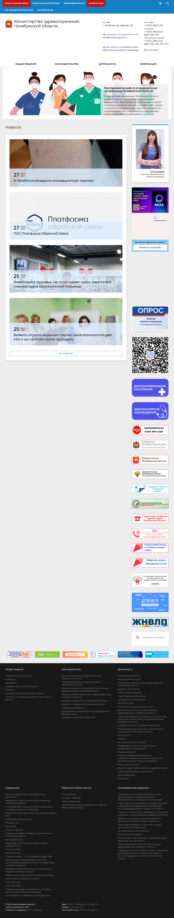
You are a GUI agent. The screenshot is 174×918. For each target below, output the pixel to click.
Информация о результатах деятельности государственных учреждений (137, 747)
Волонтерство (124, 735)
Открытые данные (14, 829)
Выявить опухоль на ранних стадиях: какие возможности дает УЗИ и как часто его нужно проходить (63, 337)
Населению (10, 826)
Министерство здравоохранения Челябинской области (46, 23)
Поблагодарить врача (74, 3)
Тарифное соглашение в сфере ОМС (79, 717)
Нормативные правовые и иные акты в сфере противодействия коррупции (139, 826)
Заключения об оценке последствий (22, 878)
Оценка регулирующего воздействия (135, 771)
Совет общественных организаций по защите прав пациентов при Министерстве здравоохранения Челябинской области (142, 719)
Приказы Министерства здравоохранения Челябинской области (81, 677)
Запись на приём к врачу (16, 3)
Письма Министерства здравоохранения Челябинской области (81, 683)
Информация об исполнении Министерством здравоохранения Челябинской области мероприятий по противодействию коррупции (140, 797)
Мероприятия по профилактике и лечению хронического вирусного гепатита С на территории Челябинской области (29, 863)
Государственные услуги (129, 679)
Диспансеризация (126, 775)
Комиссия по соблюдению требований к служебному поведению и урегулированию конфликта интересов (143, 813)
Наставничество (45, 10)
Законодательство (67, 64)
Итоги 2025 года (13, 885)
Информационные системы (18, 819)
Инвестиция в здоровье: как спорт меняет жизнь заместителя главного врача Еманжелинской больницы (62, 284)
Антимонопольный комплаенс (132, 742)
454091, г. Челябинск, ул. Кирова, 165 (82, 904)
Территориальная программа (132, 696)
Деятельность (107, 64)
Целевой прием (96, 3)
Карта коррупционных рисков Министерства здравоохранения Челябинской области (139, 845)
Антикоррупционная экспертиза (133, 831)
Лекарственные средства (130, 692)
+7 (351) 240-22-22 (153, 25)
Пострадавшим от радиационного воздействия (27, 895)
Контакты (9, 690)
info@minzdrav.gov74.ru (89, 910)
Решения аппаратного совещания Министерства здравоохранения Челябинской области (85, 689)
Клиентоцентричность (128, 764)
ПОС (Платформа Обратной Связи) (41, 233)
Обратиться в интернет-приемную (120, 50)
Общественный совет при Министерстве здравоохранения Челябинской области (137, 711)
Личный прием (69, 794)
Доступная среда (126, 703)
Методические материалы (130, 834)
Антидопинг (123, 778)
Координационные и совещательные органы (139, 725)
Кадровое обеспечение (129, 689)
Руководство (11, 682)
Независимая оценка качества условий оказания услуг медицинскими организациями (141, 730)
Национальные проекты (129, 675)
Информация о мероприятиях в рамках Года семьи (29, 875)
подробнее (147, 114)
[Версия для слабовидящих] (160, 3)
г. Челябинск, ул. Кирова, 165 (117, 25)
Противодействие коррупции (19, 10)
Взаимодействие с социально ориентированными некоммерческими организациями (29, 808)
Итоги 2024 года (13, 882)
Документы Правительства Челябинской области (85, 700)
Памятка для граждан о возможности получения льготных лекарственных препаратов (28, 890)
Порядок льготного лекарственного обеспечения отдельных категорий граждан (28, 870)
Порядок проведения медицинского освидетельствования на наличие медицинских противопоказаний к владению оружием (140, 758)
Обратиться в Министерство (46, 3)
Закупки (121, 738)
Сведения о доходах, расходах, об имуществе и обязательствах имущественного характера (140, 819)
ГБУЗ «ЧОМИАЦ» (34, 910)
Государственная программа (131, 699)
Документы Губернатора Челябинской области (83, 704)
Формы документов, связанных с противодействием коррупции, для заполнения (142, 839)
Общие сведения (25, 64)
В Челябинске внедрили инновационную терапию (54, 180)
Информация (148, 64)
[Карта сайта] (153, 3)
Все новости (66, 353)
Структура (10, 679)
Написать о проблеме (150, 247)
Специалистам (12, 822)
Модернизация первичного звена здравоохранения (142, 768)
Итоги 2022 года (13, 849)
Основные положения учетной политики (24, 693)
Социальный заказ (126, 752)
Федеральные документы (73, 707)
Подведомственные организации (21, 686)
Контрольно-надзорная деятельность (135, 706)
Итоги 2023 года (13, 853)
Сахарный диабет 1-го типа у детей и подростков (28, 856)
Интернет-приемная (71, 797)
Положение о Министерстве (18, 675)
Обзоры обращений (71, 801)
